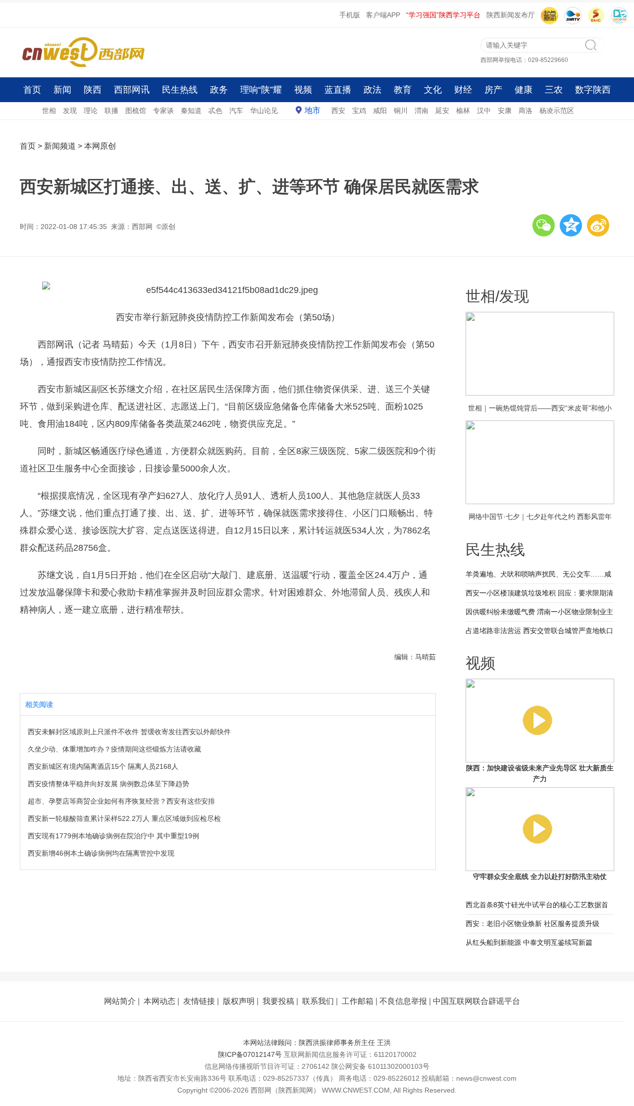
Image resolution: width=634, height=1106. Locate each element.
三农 (554, 90)
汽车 (236, 111)
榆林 (463, 111)
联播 (111, 111)
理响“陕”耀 (261, 90)
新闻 (62, 90)
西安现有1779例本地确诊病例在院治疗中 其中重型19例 (113, 836)
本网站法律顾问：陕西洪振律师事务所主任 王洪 (317, 1043)
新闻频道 (60, 146)
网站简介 (120, 1001)
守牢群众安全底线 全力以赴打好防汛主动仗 (540, 876)
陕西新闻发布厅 (510, 15)
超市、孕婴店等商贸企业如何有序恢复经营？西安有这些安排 (121, 801)
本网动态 (159, 1001)
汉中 (484, 111)
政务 (219, 90)
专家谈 (163, 111)
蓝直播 (337, 90)
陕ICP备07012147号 (250, 1054)
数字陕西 (593, 90)
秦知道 (191, 111)
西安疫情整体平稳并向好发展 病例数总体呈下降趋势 (108, 784)
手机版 (349, 15)
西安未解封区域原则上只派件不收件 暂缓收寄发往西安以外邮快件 (129, 732)
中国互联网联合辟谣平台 (476, 1001)
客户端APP (383, 15)
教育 (403, 90)
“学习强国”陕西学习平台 (443, 15)
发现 (70, 111)
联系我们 (318, 1001)
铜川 (401, 111)
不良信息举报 (403, 1001)
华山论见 (264, 111)
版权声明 (239, 1001)
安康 (505, 111)
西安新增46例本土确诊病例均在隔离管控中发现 (101, 853)
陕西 (93, 90)
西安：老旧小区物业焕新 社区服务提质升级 (532, 924)
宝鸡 (359, 111)
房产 (493, 90)
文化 (433, 90)
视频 (303, 90)
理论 (91, 111)
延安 (442, 111)
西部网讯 (132, 90)
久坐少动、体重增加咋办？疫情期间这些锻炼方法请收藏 (114, 749)
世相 (49, 111)
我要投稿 (278, 1001)
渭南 (421, 111)
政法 (372, 90)
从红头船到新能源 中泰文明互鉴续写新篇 (529, 942)
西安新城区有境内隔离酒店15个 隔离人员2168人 (103, 766)
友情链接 (199, 1001)
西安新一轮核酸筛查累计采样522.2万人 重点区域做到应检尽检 (124, 818)
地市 (312, 110)
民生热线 (180, 90)
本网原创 (100, 146)
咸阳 (380, 111)
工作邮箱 (357, 1001)
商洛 (525, 111)
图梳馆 (135, 111)
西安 (338, 111)
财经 (463, 90)
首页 (32, 90)
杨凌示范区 (556, 111)
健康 (523, 90)
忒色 (215, 111)
